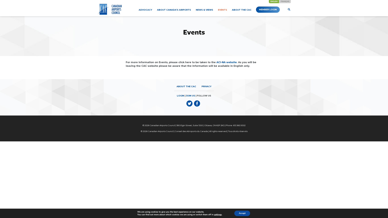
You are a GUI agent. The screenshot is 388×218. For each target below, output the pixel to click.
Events (222, 9)
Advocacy (145, 9)
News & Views (204, 9)
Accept (242, 213)
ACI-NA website (226, 62)
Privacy (206, 86)
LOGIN (180, 95)
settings (218, 214)
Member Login (268, 9)
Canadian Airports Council (162, 125)
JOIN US (190, 95)
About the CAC (241, 9)
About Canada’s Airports (174, 9)
